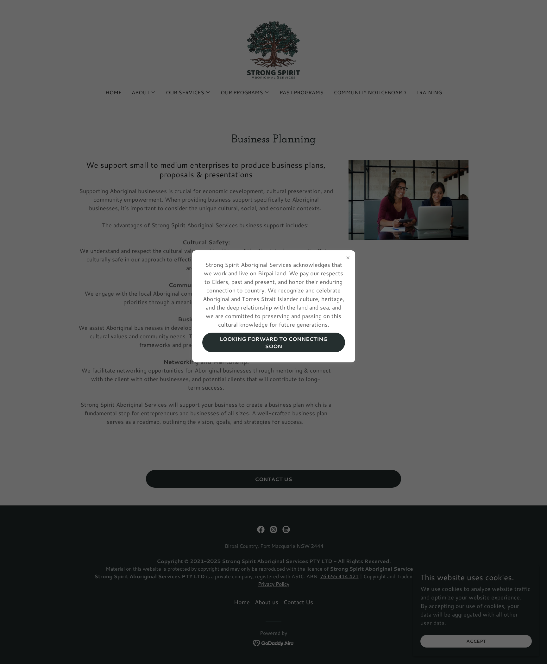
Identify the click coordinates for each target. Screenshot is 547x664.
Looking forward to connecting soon (274, 342)
